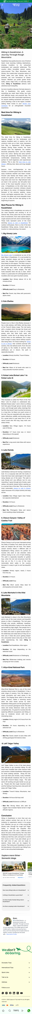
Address (4, 982)
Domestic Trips (6, 963)
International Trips (7, 967)
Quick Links (5, 972)
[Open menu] (2, 5)
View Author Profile (11, 934)
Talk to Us (5, 977)
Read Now (20, 877)
